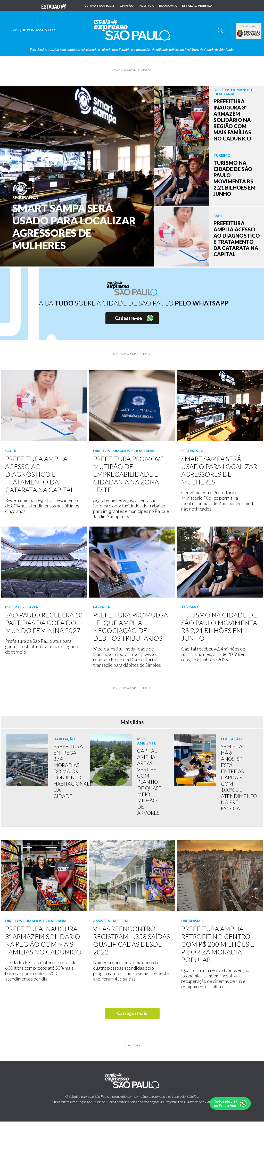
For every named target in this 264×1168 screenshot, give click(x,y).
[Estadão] (54, 6)
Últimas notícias (99, 5)
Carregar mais (132, 1013)
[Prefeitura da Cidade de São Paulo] (248, 33)
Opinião (127, 5)
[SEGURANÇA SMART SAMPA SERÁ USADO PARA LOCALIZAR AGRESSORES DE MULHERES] (77, 175)
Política (146, 5)
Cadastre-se (128, 318)
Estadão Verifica (197, 5)
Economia (168, 5)
